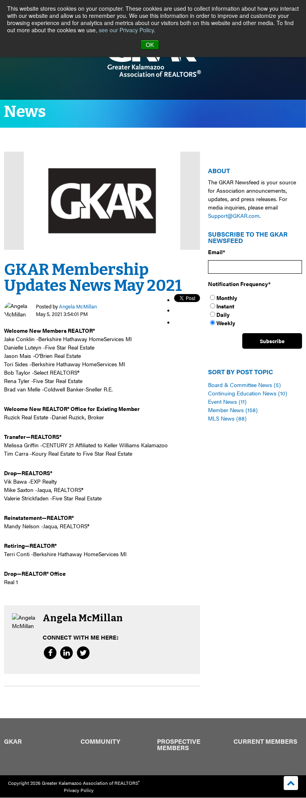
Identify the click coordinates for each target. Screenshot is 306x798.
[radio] (255, 298)
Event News (227, 401)
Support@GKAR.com (233, 215)
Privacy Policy (79, 790)
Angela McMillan (78, 306)
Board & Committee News (244, 385)
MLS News (227, 418)
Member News (233, 410)
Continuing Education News (247, 393)
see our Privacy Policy (126, 30)
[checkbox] (255, 310)
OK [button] (150, 45)
